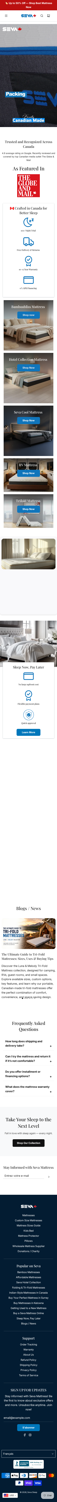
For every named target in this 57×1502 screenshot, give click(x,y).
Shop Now (28, 367)
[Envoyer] (48, 1177)
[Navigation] (6, 15)
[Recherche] (41, 15)
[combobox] (10, 1495)
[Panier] (48, 15)
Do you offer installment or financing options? (28, 1074)
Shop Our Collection (28, 1142)
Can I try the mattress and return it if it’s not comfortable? (28, 1059)
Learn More (28, 732)
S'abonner (28, 1427)
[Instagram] (30, 1435)
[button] (22, 998)
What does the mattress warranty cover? (28, 1089)
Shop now (29, 314)
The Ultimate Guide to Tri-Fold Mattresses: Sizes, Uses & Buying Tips (27, 956)
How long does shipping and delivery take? (28, 1044)
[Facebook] (24, 1435)
